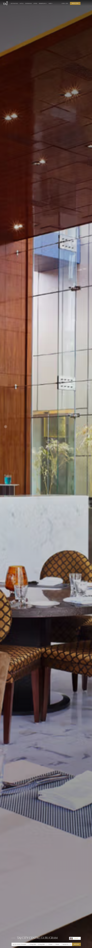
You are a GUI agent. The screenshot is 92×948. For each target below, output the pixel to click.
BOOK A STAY (75, 3)
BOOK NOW (76, 944)
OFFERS (35, 3)
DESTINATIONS (14, 3)
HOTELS (22, 3)
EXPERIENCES (28, 3)
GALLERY (76, 938)
